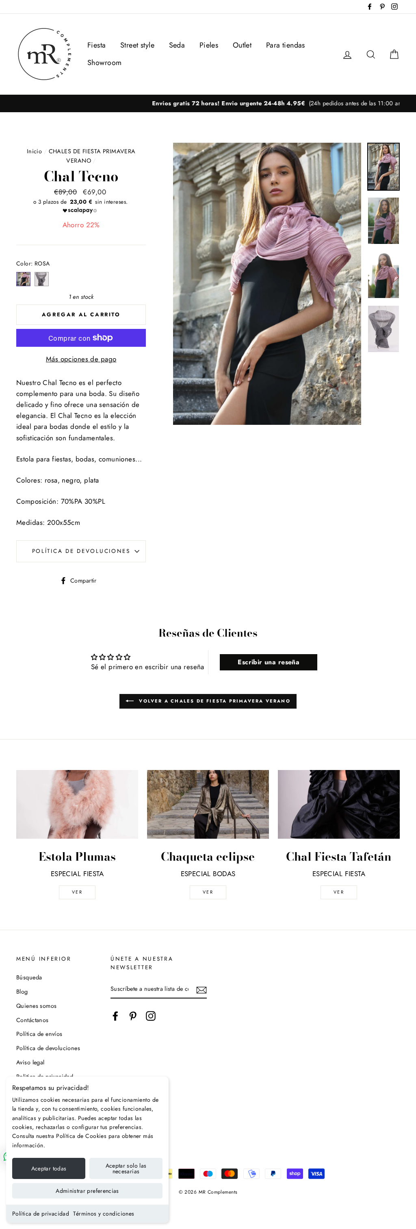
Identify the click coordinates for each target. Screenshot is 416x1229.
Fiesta (96, 45)
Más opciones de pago (81, 359)
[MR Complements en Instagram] (151, 1016)
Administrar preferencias (87, 1191)
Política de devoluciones (81, 551)
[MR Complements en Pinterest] (133, 1016)
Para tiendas (285, 45)
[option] (208, 103)
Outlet (242, 45)
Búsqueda (29, 977)
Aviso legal (30, 1062)
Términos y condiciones (103, 1213)
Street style (137, 45)
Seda (177, 45)
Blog (22, 992)
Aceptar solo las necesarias (126, 1168)
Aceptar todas (49, 1168)
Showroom (104, 62)
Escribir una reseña (268, 662)
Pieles (209, 45)
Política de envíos (39, 1034)
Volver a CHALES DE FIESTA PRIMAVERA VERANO (213, 701)
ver (77, 892)
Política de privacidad (40, 1213)
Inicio (34, 151)
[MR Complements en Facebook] (115, 1016)
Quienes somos (36, 1006)
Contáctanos (32, 1020)
